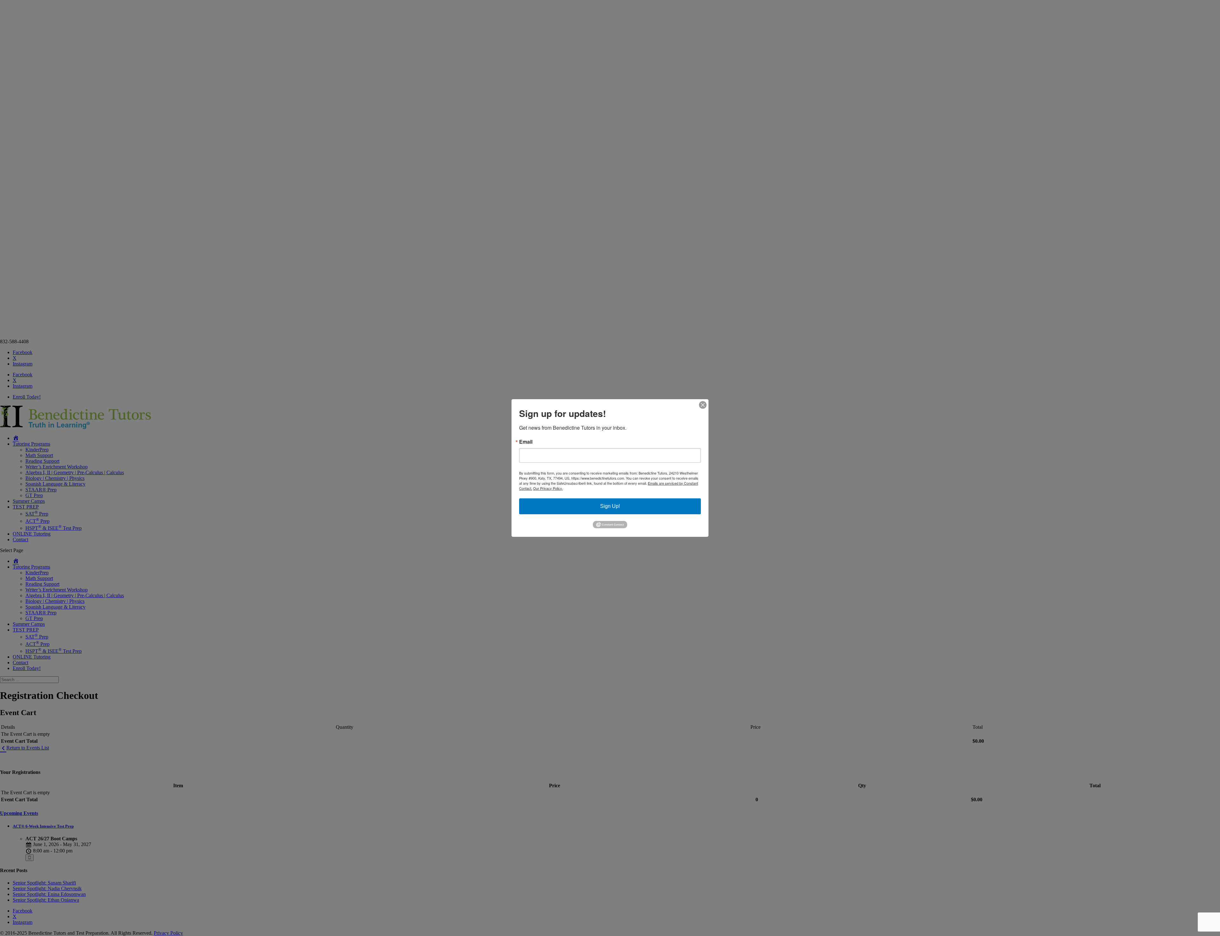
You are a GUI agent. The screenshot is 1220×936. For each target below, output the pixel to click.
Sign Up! (610, 506)
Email (525, 441)
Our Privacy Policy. (548, 488)
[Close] (703, 405)
